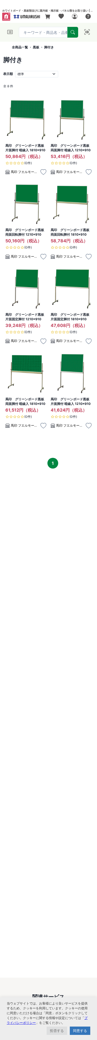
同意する (80, 1030)
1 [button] (53, 463)
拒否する (57, 1030)
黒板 (36, 47)
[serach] (72, 32)
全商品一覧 (20, 47)
